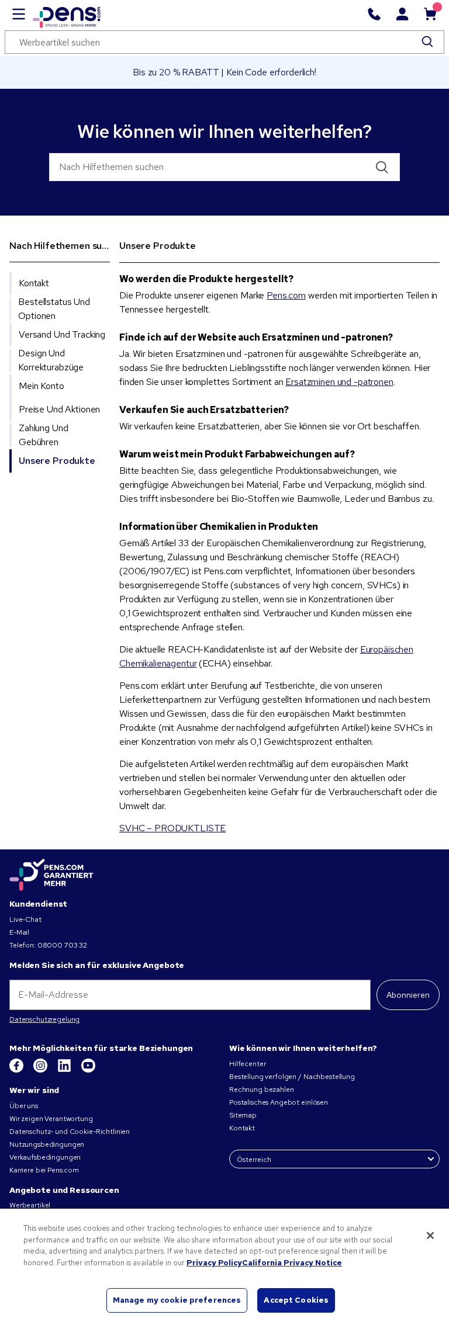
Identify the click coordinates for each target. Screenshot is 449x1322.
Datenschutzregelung (44, 1019)
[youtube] (88, 1070)
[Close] (430, 1235)
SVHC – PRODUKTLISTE (172, 828)
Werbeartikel (29, 1205)
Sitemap (243, 1115)
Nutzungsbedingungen (46, 1144)
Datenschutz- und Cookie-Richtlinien (69, 1131)
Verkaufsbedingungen (45, 1157)
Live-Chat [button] (25, 919)
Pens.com (286, 295)
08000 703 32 (62, 945)
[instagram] (41, 1070)
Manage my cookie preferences (177, 1300)
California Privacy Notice (292, 1263)
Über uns (23, 1106)
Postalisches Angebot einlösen (278, 1102)
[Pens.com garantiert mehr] (51, 875)
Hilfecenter (247, 1063)
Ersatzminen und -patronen (339, 382)
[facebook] (17, 1070)
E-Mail (19, 932)
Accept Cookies (296, 1300)
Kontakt (242, 1128)
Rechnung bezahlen (261, 1089)
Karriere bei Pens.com (44, 1170)
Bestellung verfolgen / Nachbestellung (292, 1076)
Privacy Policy (214, 1263)
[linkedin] (65, 1070)
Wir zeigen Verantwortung (51, 1118)
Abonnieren (408, 995)
